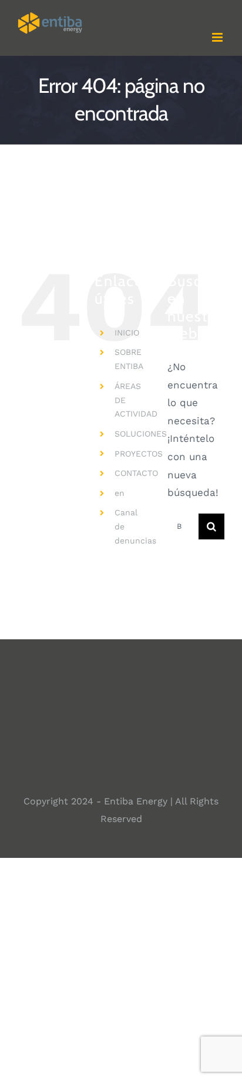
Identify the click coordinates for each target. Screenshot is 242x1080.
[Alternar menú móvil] (218, 37)
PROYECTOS (139, 453)
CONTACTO (136, 473)
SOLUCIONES (141, 433)
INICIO (127, 332)
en (120, 493)
